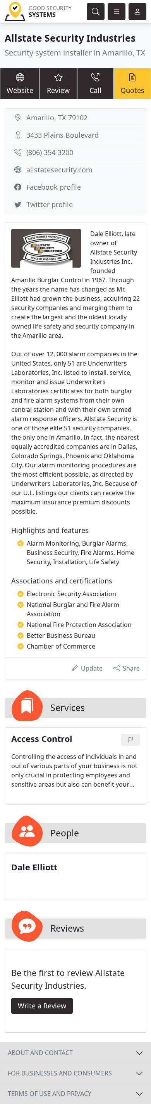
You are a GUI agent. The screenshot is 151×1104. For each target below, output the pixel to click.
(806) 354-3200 (49, 152)
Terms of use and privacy (49, 1093)
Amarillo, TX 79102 (57, 117)
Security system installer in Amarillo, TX (75, 52)
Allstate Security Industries (70, 38)
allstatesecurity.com (59, 169)
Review (58, 90)
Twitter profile (49, 204)
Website (20, 90)
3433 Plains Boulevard (62, 135)
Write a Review (42, 1005)
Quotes (132, 90)
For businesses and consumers (60, 1073)
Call (95, 90)
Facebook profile (53, 187)
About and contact (40, 1052)
